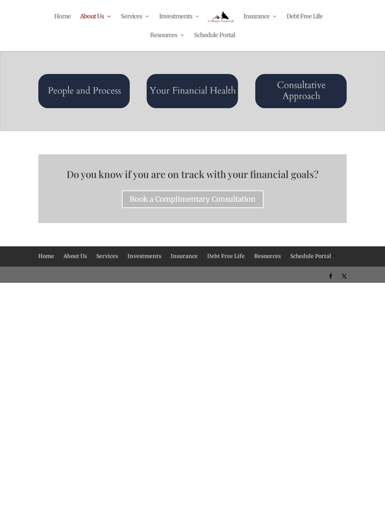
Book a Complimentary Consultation (193, 199)
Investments (175, 17)
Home (62, 17)
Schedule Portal (214, 35)
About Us (92, 17)
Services (131, 17)
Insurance (256, 17)
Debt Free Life (304, 17)
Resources (163, 35)
